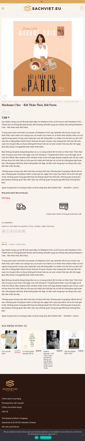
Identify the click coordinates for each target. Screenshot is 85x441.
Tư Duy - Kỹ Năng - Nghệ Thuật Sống (63, 102)
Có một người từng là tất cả (28, 352)
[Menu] (3, 8)
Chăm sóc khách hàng (12, 407)
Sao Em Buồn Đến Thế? (70, 352)
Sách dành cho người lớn (33, 102)
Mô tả (4, 244)
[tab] (4, 244)
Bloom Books (22, 193)
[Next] (83, 352)
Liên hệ (5, 412)
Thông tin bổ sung (17, 244)
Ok (37, 437)
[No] (82, 435)
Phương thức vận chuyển (13, 403)
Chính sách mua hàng (11, 399)
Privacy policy (46, 437)
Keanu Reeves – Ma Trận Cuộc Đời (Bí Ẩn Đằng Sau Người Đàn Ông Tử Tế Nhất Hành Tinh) (49, 359)
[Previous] (1, 352)
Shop (16, 102)
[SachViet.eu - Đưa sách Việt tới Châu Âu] (42, 8)
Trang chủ (6, 102)
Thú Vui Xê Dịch (6, 352)
